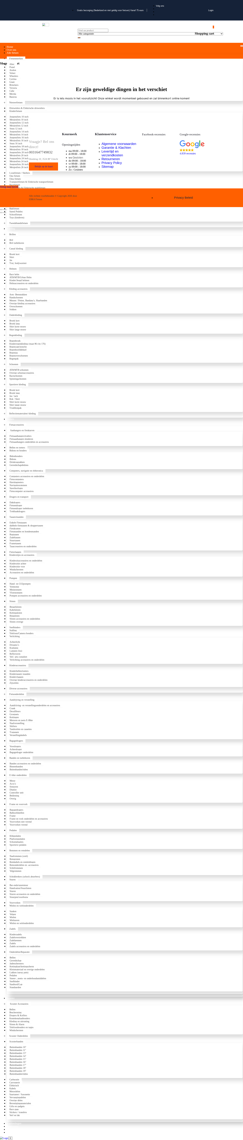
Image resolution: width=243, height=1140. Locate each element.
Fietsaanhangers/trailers (20, 436)
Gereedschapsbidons (19, 465)
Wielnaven (14, 920)
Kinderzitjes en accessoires (21, 555)
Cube (11, 91)
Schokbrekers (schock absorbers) (24, 876)
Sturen (12, 879)
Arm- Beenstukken (18, 294)
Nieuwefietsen (15, 102)
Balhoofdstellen (17, 813)
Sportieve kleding (17, 384)
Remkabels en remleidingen (22, 862)
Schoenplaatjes (16, 842)
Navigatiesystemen (18, 485)
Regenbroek (14, 341)
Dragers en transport (18, 497)
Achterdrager (16, 749)
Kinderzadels (16, 934)
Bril (11, 240)
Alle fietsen (13, 52)
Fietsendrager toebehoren (21, 508)
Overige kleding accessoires (22, 303)
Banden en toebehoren (19, 758)
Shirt (11, 257)
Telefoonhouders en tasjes (21, 1027)
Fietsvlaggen (15, 552)
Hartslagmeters (16, 482)
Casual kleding (16, 248)
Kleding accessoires (18, 289)
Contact (11, 1132)
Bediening (14, 795)
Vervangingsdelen (17, 1097)
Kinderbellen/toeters (19, 671)
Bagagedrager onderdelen (21, 752)
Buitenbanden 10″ (18, 1047)
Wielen (13, 917)
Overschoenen (15, 306)
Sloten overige (16, 622)
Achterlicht (15, 642)
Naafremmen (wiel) (19, 856)
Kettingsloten (16, 613)
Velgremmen (15, 871)
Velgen (13, 914)
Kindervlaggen (16, 677)
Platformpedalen (17, 839)
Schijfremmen (16, 868)
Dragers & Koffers (18, 1015)
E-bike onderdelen (18, 775)
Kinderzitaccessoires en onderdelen (26, 560)
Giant (12, 82)
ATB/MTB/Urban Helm (20, 277)
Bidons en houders (18, 450)
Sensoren (14, 787)
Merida (13, 94)
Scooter (11, 998)
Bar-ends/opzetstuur (19, 885)
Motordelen (14, 1091)
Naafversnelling (17, 723)
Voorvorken (14, 903)
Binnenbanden (16, 766)
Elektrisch (14, 1085)
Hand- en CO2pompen (20, 584)
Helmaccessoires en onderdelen (23, 283)
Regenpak (14, 358)
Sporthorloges (16, 488)
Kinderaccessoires (17, 665)
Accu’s (13, 784)
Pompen (13, 578)
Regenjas (13, 353)
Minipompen (15, 590)
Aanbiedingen (14, 1123)
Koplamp (14, 648)
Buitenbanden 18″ (18, 1068)
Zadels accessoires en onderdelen (25, 946)
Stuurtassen (15, 540)
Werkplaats (12, 1129)
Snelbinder (15, 981)
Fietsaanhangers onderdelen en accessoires (29, 442)
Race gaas (14, 1109)
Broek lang (14, 323)
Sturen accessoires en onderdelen (25, 894)
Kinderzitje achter (18, 563)
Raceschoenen (15, 376)
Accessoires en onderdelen (22, 572)
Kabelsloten (15, 610)
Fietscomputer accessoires (22, 491)
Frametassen (15, 543)
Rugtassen (14, 534)
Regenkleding (15, 335)
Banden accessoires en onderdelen (25, 763)
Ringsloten (15, 616)
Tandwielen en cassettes (21, 729)
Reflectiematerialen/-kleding (22, 413)
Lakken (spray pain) (19, 972)
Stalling (13, 630)
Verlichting (14, 636)
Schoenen (13, 364)
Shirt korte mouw (17, 326)
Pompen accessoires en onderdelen (26, 595)
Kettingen (14, 717)
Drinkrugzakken (17, 462)
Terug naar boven (9, 186)
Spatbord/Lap (16, 984)
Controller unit (16, 792)
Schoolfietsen (15, 214)
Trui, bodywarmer (18, 263)
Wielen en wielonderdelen (21, 905)
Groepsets (14, 714)
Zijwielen (14, 683)
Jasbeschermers (17, 963)
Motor (12, 781)
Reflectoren (15, 654)
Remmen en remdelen (19, 850)
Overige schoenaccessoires (21, 373)
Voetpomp (14, 587)
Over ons (11, 49)
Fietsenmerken (16, 58)
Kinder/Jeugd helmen (19, 280)
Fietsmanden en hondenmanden (24, 531)
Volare (12, 73)
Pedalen (13, 830)
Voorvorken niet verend (21, 822)
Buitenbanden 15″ (18, 1059)
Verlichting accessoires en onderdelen (27, 660)
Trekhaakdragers (17, 511)
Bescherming (15, 1012)
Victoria (13, 88)
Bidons (13, 459)
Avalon (13, 70)
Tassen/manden (16, 517)
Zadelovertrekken (18, 937)
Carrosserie (14, 1082)
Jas (10, 260)
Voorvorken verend (18, 825)
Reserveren (12, 1126)
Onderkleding (15, 315)
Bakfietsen (14, 208)
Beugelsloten (15, 607)
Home (10, 46)
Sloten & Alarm (16, 1024)
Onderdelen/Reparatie (19, 952)
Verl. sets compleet (18, 657)
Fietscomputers (17, 479)
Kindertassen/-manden (20, 674)
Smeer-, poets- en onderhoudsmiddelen (28, 978)
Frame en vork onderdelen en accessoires (29, 819)
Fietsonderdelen (16, 694)
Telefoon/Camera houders (21, 633)
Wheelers (14, 76)
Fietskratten (15, 528)
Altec (11, 64)
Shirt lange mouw (17, 329)
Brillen (12, 234)
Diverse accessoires (18, 688)
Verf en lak (14, 1115)
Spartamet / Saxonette (19, 1094)
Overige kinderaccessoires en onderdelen (28, 680)
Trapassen (14, 732)
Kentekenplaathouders (19, 1018)
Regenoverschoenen (18, 355)
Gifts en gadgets (16, 1106)
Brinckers (13, 85)
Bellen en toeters (17, 447)
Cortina (13, 79)
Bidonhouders (16, 456)
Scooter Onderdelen (18, 1036)
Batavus (13, 97)
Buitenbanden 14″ (18, 1056)
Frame (13, 816)
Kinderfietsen (15, 111)
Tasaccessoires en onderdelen (23, 546)
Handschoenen (16, 297)
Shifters (13, 726)
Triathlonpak (15, 408)
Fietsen (10, 419)
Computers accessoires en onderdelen (27, 476)
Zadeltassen (15, 537)
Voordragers (15, 746)
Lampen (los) (16, 651)
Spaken (13, 911)
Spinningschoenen (17, 379)
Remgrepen (15, 859)
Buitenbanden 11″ (18, 1050)
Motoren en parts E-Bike (21, 720)
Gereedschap (15, 960)
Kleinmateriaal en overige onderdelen (27, 969)
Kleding (11, 228)
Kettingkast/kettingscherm (22, 966)
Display (13, 789)
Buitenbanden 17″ (18, 1065)
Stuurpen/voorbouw (19, 897)
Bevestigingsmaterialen (20, 1103)
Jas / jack (13, 396)
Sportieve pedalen (18, 845)
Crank (12, 708)
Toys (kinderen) (16, 217)
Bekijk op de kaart (44, 166)
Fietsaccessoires (16, 425)
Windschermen (16, 569)
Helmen (13, 269)
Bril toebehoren (16, 243)
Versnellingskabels (18, 735)
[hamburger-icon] (241, 45)
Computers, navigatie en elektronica (26, 471)
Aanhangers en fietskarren (21, 430)
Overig (13, 798)
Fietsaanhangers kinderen (21, 439)
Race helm (14, 274)
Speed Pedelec (16, 211)
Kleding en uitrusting (19, 1021)
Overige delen (15, 1100)
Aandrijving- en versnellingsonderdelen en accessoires (35, 705)
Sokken (12, 309)
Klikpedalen (15, 836)
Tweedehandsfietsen (18, 223)
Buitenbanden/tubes (19, 769)
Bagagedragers (16, 741)
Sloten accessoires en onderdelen (25, 619)
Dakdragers (15, 502)
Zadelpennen (15, 940)
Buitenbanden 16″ (18, 1062)
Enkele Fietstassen (18, 522)
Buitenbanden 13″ (18, 1053)
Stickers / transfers (18, 1112)
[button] (197, 147)
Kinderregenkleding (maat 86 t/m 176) (27, 344)
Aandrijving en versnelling (21, 700)
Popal (12, 67)
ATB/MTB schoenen (18, 370)
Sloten (12, 601)
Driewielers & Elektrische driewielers (27, 108)
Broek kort (14, 254)
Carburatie (14, 1079)
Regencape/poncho (18, 347)
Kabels (12, 1088)
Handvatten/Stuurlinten (20, 888)
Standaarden (15, 987)
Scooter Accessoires (18, 1004)
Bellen (13, 957)
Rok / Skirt (14, 399)
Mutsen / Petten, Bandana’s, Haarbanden (28, 300)
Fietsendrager (16, 505)
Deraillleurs (15, 711)
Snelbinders (14, 627)
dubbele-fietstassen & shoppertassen (26, 525)
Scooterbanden (16, 1041)
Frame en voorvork (18, 804)
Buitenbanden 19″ (18, 1071)
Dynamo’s (14, 645)
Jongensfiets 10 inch (19, 117)
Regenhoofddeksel (17, 350)
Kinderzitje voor (17, 566)
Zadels (12, 929)
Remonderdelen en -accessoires (24, 865)
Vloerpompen (16, 592)
